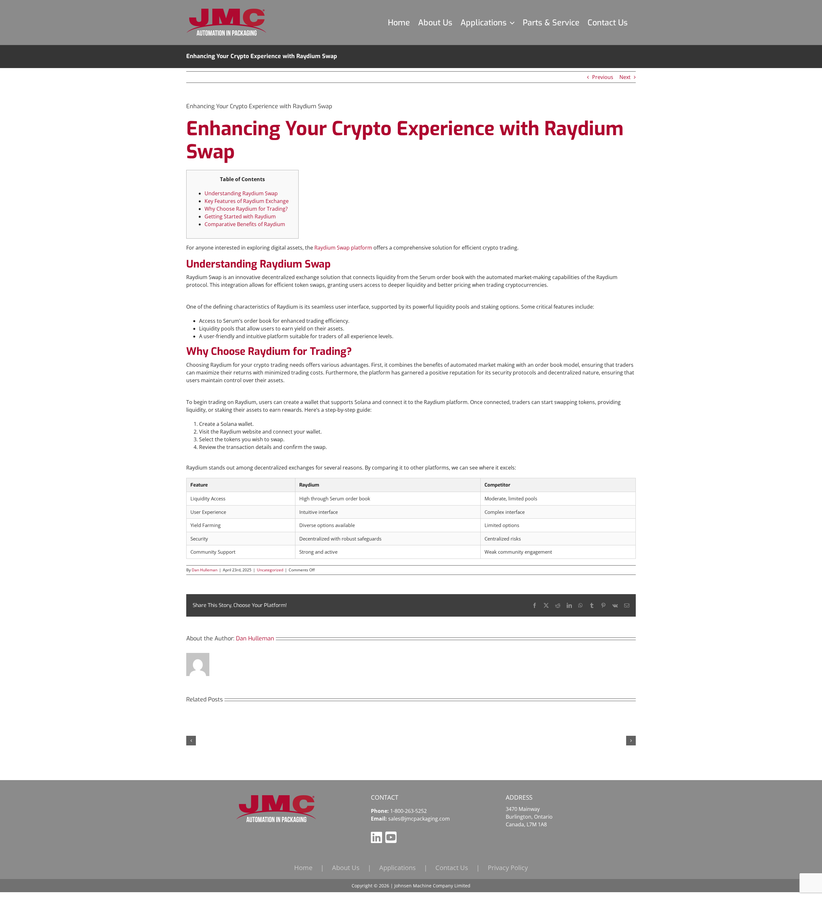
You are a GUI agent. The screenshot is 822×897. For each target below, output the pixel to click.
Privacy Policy (508, 867)
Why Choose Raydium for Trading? (246, 208)
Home (303, 867)
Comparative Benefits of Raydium (245, 224)
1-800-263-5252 (408, 810)
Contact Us (451, 867)
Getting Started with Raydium (240, 216)
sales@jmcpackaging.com (419, 818)
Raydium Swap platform (343, 247)
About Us (346, 867)
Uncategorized (270, 570)
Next (625, 77)
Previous (602, 77)
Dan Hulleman (204, 570)
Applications (397, 867)
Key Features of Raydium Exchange (247, 201)
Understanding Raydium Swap (241, 193)
